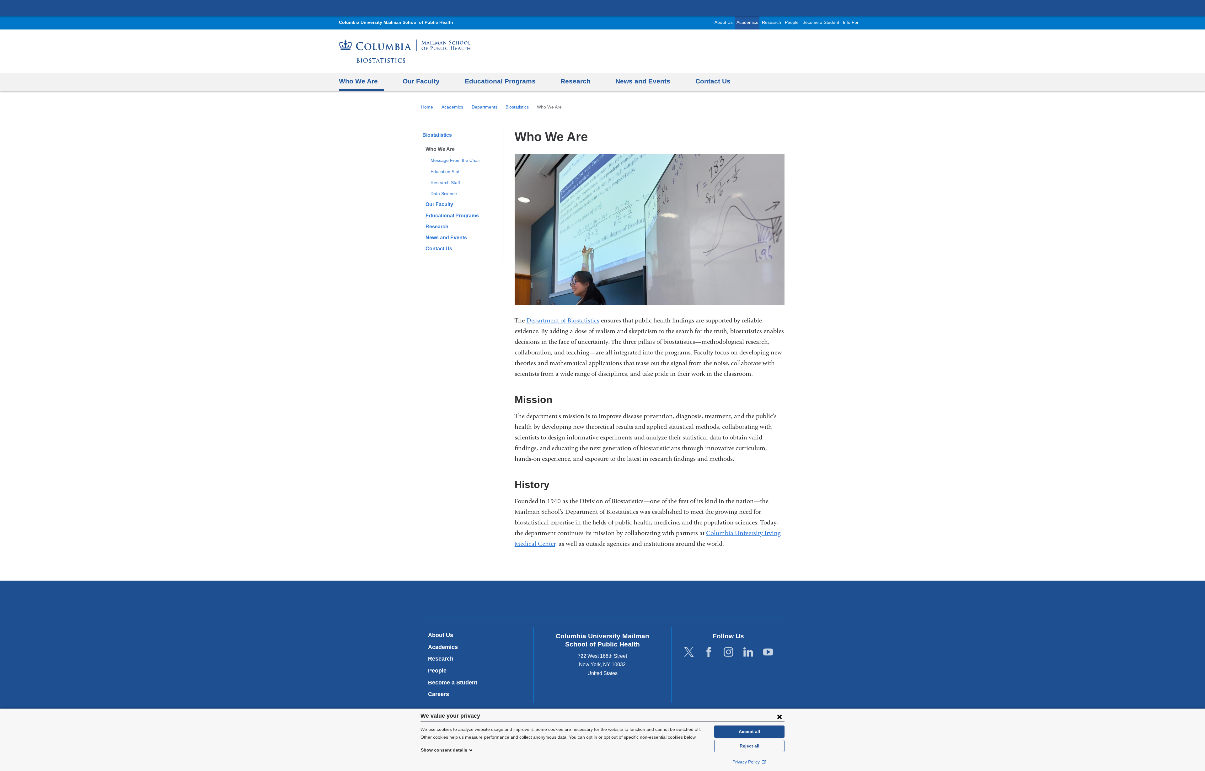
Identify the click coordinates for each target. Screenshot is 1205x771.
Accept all (749, 731)
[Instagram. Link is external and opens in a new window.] (728, 652)
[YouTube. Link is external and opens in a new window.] (768, 652)
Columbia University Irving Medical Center (602, 7)
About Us (724, 22)
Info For (851, 22)
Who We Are (440, 149)
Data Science (444, 193)
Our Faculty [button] (421, 81)
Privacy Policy (746, 761)
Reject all (749, 745)
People (792, 22)
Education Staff (446, 171)
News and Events (446, 237)
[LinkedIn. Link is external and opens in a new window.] (748, 652)
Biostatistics (517, 106)
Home (427, 106)
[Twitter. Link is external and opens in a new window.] (689, 652)
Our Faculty (439, 204)
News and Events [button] (642, 81)
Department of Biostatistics (562, 320)
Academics (747, 22)
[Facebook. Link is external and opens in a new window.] (709, 652)
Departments (484, 106)
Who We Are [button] (358, 81)
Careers (438, 694)
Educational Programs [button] (500, 81)
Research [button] (575, 81)
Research (771, 22)
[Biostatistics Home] (405, 51)
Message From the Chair (455, 160)
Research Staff (445, 182)
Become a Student (820, 22)
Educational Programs (452, 215)
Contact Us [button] (713, 81)
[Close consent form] (779, 716)
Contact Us (439, 248)
